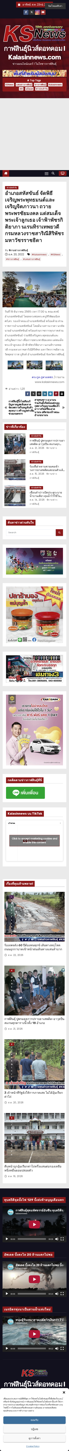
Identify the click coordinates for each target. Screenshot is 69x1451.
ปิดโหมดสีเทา (55, 6)
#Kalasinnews (39, 254)
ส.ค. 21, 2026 (37, 448)
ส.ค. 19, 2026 (15, 1176)
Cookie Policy (33, 1446)
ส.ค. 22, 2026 (15, 955)
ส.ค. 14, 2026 (37, 499)
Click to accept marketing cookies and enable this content (34, 840)
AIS (21, 88)
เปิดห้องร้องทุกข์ (11, 896)
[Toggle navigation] (46, 173)
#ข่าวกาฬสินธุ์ (12, 259)
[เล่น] (7, 1239)
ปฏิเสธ (34, 1429)
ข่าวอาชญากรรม (12, 1044)
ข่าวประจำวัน (42, 88)
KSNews (9, 84)
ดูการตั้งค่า (34, 1438)
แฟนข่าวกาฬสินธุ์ (24, 84)
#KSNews (55, 254)
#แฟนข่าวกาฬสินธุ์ (31, 259)
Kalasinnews (55, 84)
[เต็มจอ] (62, 1239)
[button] (64, 1392)
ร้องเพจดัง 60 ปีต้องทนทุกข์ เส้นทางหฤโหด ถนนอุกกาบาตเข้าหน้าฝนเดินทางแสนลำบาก (33, 947)
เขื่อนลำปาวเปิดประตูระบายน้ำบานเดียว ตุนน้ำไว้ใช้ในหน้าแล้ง (46, 496)
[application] (34, 1224)
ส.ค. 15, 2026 (37, 473)
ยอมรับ (34, 1420)
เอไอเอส (29, 88)
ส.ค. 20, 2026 (16, 1102)
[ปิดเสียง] (56, 1239)
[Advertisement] (34, 134)
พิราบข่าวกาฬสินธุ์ (18, 250)
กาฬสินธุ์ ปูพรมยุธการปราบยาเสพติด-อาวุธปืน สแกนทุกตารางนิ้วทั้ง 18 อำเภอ (47, 444)
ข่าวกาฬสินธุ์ (40, 84)
